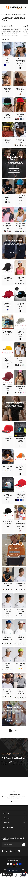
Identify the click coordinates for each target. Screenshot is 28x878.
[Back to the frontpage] (2, 14)
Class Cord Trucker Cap (7, 610)
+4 (25, 643)
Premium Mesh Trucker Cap (7, 690)
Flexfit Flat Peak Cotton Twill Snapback (7, 523)
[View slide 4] (17, 801)
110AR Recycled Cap (7, 387)
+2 (25, 118)
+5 (12, 643)
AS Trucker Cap (7, 466)
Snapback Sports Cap (7, 304)
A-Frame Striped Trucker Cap (20, 139)
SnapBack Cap (20, 114)
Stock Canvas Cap (8, 584)
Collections (7, 14)
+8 (12, 696)
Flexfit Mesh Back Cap (20, 277)
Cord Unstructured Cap (20, 637)
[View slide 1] (11, 801)
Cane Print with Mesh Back (20, 88)
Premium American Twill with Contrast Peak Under (20, 524)
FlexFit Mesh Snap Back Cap (7, 277)
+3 (25, 231)
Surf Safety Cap (20, 663)
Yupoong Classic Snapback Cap (7, 360)
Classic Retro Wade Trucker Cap (20, 468)
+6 (25, 392)
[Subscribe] (23, 844)
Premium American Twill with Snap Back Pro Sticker (20, 61)
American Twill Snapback (7, 139)
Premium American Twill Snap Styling (7, 116)
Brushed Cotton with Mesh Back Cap (20, 225)
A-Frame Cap (7, 438)
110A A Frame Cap (20, 359)
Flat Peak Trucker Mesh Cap (8, 495)
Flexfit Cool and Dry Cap (20, 494)
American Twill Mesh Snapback (20, 440)
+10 (25, 145)
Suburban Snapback (7, 196)
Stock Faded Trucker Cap (20, 610)
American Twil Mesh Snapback (20, 197)
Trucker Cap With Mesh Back (20, 305)
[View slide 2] (13, 801)
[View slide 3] (15, 801)
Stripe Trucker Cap (20, 387)
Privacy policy (6, 869)
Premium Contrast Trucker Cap (20, 691)
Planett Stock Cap (7, 59)
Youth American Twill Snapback (7, 331)
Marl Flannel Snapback (7, 88)
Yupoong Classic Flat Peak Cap (20, 332)
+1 (25, 283)
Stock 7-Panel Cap (20, 584)
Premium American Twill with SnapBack (7, 225)
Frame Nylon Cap (7, 664)
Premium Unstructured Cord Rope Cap (7, 637)
